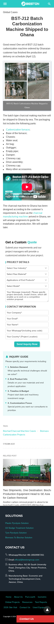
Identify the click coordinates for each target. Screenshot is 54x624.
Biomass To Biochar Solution (18, 537)
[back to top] (47, 610)
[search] (49, 4)
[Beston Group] (30, 3)
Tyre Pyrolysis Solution (16, 532)
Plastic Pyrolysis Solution (17, 523)
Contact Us (27, 618)
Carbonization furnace (18, 129)
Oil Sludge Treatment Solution (19, 528)
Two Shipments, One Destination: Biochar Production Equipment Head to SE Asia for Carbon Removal (28, 494)
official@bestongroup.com (26, 559)
